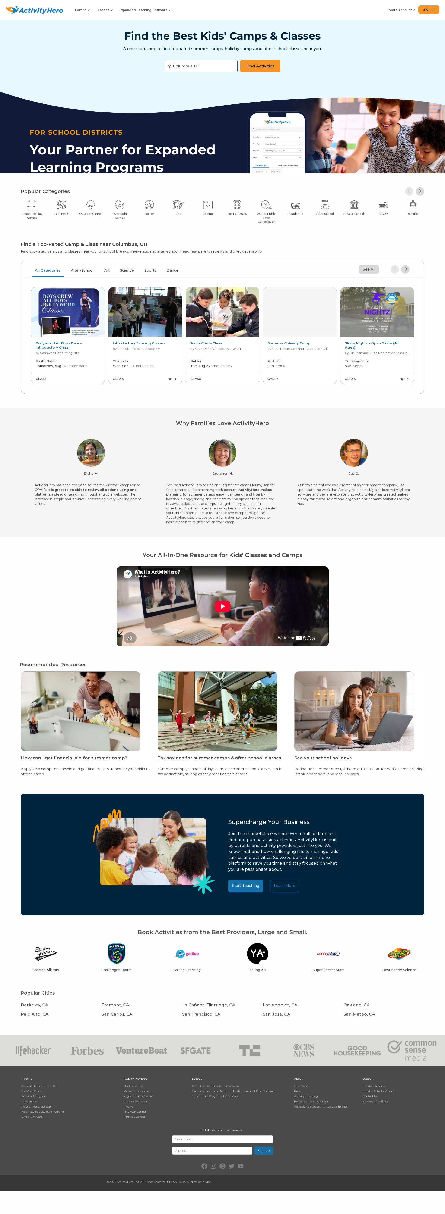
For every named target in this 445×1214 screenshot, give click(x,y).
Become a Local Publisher (311, 1101)
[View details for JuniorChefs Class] (222, 312)
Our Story (301, 1086)
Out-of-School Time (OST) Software (216, 1086)
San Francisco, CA (201, 1014)
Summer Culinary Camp (288, 343)
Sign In (429, 9)
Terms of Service (200, 1181)
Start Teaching (245, 885)
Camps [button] (81, 10)
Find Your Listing (135, 1111)
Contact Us (369, 1096)
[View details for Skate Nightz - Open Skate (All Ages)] (377, 312)
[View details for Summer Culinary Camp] (300, 312)
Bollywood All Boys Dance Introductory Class (59, 345)
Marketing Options (136, 1091)
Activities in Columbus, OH (39, 1086)
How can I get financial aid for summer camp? (74, 758)
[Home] (34, 10)
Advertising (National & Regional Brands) (321, 1106)
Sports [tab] (150, 270)
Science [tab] (127, 270)
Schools (197, 1078)
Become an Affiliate (375, 1101)
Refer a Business (134, 1116)
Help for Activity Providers (379, 1091)
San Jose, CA (276, 1014)
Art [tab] (107, 270)
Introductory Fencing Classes (139, 343)
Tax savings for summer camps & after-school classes (219, 758)
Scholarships (29, 1101)
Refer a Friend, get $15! (36, 1106)
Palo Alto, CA (34, 1014)
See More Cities (31, 1091)
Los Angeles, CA (280, 1005)
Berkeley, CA (34, 1005)
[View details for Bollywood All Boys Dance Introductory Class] (68, 312)
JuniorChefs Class (206, 343)
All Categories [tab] (47, 270)
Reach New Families (137, 1101)
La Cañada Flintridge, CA (208, 1005)
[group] (68, 335)
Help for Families (373, 1086)
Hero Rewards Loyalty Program (42, 1111)
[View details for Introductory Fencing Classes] (145, 312)
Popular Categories (34, 1096)
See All (369, 269)
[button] (409, 191)
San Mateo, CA (359, 1014)
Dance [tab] (172, 270)
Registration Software (138, 1096)
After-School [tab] (82, 270)
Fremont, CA (115, 1005)
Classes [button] (103, 10)
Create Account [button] (399, 10)
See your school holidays (323, 758)
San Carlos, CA (117, 1014)
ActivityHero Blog (306, 1096)
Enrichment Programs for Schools (215, 1096)
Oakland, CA (356, 1005)
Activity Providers (135, 1078)
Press (297, 1091)
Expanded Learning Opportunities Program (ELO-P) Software (233, 1091)
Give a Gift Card (32, 1116)
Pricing (128, 1106)
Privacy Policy (176, 1181)
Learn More (284, 885)
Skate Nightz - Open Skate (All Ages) (372, 345)
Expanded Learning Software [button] (143, 10)
